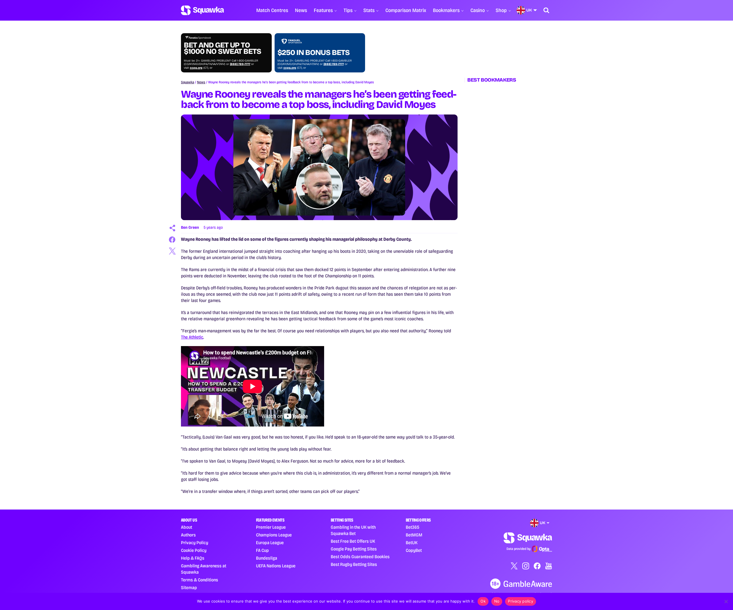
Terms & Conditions (199, 580)
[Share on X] (172, 251)
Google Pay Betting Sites (354, 549)
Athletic (196, 337)
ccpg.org (196, 68)
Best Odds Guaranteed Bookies (360, 556)
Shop (501, 10)
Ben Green (190, 227)
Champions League (274, 535)
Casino (477, 10)
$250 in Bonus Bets (313, 53)
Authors (188, 535)
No (497, 601)
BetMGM (414, 535)
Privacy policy (520, 601)
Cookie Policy (193, 550)
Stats (369, 10)
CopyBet (414, 550)
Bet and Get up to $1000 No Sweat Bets (222, 48)
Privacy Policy (194, 542)
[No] (726, 601)
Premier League (271, 527)
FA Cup (262, 550)
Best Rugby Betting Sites (354, 564)
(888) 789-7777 (240, 64)
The (185, 337)
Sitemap (189, 587)
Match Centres (272, 10)
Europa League (270, 542)
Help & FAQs (192, 558)
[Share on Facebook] (172, 239)
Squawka (187, 82)
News (301, 10)
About (186, 527)
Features (323, 10)
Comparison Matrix (405, 10)
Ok (483, 601)
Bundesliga (266, 558)
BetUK (411, 542)
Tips (348, 10)
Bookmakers (446, 10)
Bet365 (412, 527)
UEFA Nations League (275, 565)
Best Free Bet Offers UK (353, 541)
